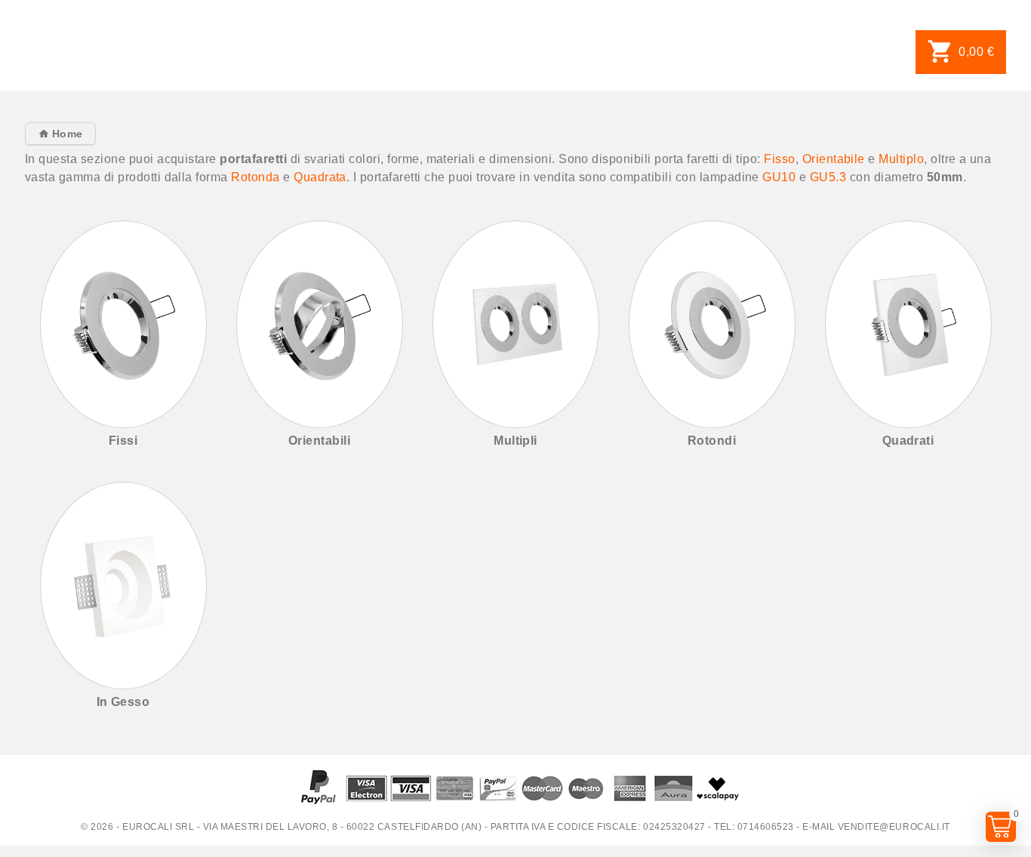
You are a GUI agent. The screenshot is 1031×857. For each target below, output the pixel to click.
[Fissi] (123, 324)
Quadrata (320, 177)
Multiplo (901, 159)
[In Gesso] (123, 585)
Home (65, 134)
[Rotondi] (712, 324)
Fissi (123, 440)
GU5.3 (828, 177)
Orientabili (319, 440)
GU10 (779, 177)
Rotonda (255, 177)
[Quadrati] (908, 324)
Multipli (515, 440)
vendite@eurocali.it (894, 827)
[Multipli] (515, 324)
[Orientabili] (319, 324)
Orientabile (833, 159)
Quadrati (908, 440)
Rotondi (712, 440)
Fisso (779, 159)
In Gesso (123, 701)
